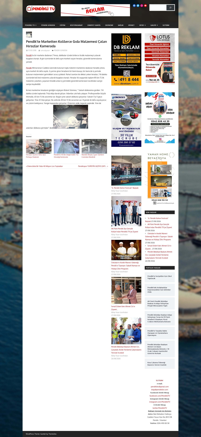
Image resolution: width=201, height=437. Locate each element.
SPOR (141, 25)
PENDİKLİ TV (30, 25)
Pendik (29, 55)
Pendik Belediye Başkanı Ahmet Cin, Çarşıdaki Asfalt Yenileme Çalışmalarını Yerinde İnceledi (126, 350)
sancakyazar (45, 50)
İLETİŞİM (166, 25)
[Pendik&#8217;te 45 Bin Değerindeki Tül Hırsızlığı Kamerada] (66, 146)
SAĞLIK (120, 25)
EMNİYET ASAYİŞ (93, 25)
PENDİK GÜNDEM (48, 25)
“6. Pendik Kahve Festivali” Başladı (124, 188)
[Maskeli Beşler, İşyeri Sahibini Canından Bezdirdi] (94, 146)
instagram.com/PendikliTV (159, 402)
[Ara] (170, 7)
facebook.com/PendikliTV (160, 396)
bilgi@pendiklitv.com (159, 390)
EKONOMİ (109, 25)
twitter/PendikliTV (160, 408)
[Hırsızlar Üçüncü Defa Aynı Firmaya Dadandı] (39, 146)
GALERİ (153, 25)
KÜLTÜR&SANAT (76, 25)
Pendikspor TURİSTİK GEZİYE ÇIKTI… (92, 166)
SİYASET (131, 25)
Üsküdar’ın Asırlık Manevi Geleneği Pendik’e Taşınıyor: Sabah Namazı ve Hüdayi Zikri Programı (125, 265)
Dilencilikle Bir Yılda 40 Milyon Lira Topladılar (45, 166)
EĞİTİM (62, 25)
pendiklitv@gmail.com (160, 386)
